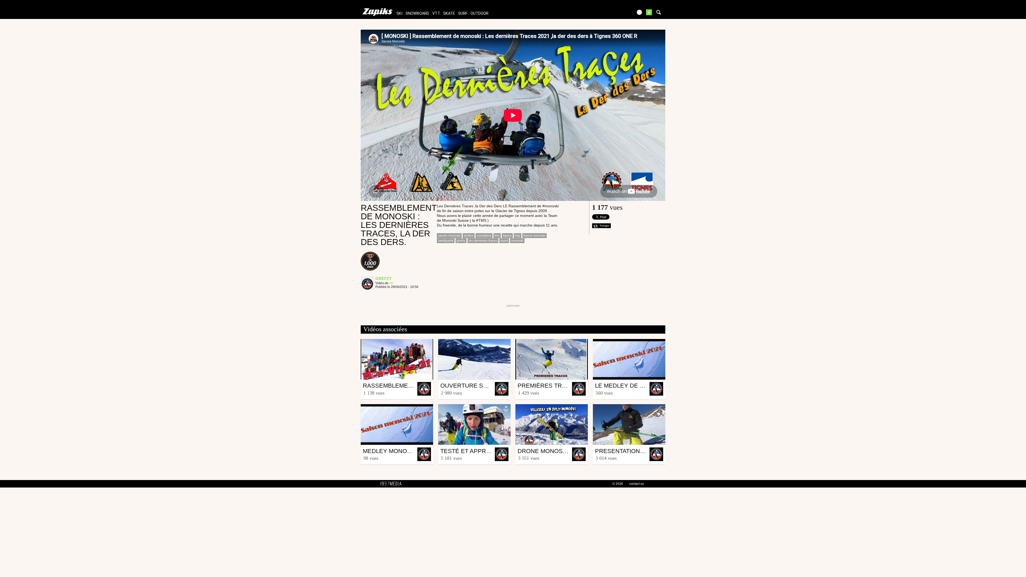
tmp (517, 235)
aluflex (468, 235)
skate (449, 13)
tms (497, 235)
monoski (517, 241)
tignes (507, 235)
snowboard (417, 13)
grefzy (461, 241)
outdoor (479, 13)
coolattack (484, 235)
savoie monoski (449, 235)
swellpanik (445, 241)
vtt (436, 13)
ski (399, 13)
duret (504, 241)
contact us (636, 484)
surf (462, 13)
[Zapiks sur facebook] (618, 14)
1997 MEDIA (392, 484)
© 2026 (617, 484)
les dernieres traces (483, 241)
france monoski (534, 235)
